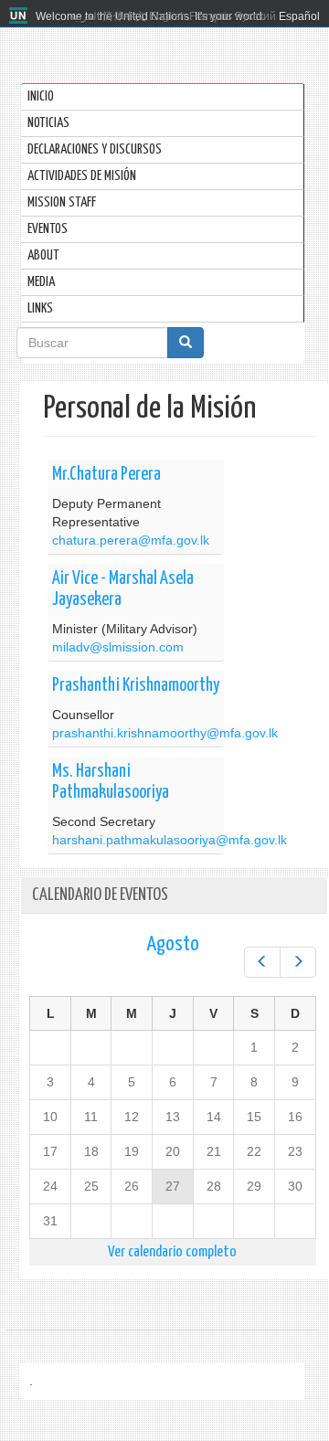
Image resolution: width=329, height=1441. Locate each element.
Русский (255, 16)
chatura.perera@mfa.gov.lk (130, 540)
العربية (84, 16)
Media (41, 282)
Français (210, 16)
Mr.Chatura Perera (106, 474)
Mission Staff (61, 202)
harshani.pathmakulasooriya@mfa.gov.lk (169, 839)
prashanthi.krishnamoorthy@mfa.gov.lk (165, 733)
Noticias (48, 123)
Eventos (47, 229)
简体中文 (124, 16)
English (167, 16)
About (43, 255)
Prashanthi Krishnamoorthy (135, 685)
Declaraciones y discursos (94, 149)
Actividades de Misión (81, 176)
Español (299, 16)
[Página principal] (20, 16)
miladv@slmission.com (118, 647)
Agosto (172, 944)
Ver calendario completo (172, 1252)
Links (40, 308)
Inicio (40, 96)
